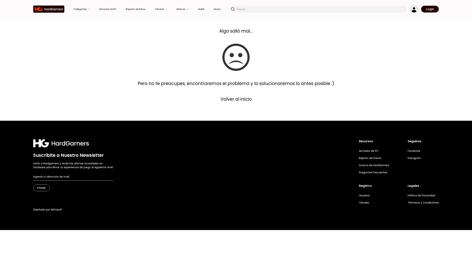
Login (430, 9)
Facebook (414, 151)
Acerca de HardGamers (374, 165)
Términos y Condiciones (423, 202)
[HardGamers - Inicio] (48, 9)
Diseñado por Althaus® (47, 209)
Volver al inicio (236, 99)
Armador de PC (369, 151)
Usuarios (364, 195)
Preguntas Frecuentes (373, 172)
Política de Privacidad (421, 195)
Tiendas (364, 202)
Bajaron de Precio (370, 158)
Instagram (414, 158)
